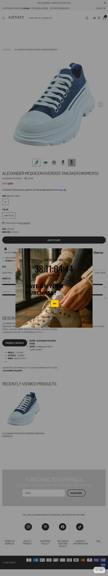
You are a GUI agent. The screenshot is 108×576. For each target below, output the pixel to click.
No (54, 313)
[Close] (89, 252)
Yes (54, 303)
